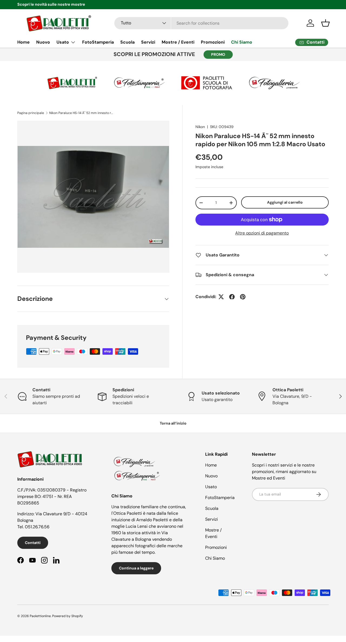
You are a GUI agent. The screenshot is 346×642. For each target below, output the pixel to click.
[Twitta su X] (221, 296)
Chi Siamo (241, 42)
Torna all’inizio (173, 423)
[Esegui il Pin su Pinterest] (242, 296)
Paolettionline (40, 616)
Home (23, 42)
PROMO (218, 54)
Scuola (127, 42)
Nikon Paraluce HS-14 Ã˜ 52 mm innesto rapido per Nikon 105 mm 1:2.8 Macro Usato (81, 113)
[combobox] (201, 23)
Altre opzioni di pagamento (262, 233)
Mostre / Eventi (178, 42)
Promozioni (213, 42)
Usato (62, 42)
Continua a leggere (136, 568)
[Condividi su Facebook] (232, 296)
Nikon (200, 126)
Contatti (33, 542)
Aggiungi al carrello (285, 202)
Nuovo (43, 42)
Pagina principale (30, 113)
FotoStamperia (98, 42)
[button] (325, 23)
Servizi (148, 42)
